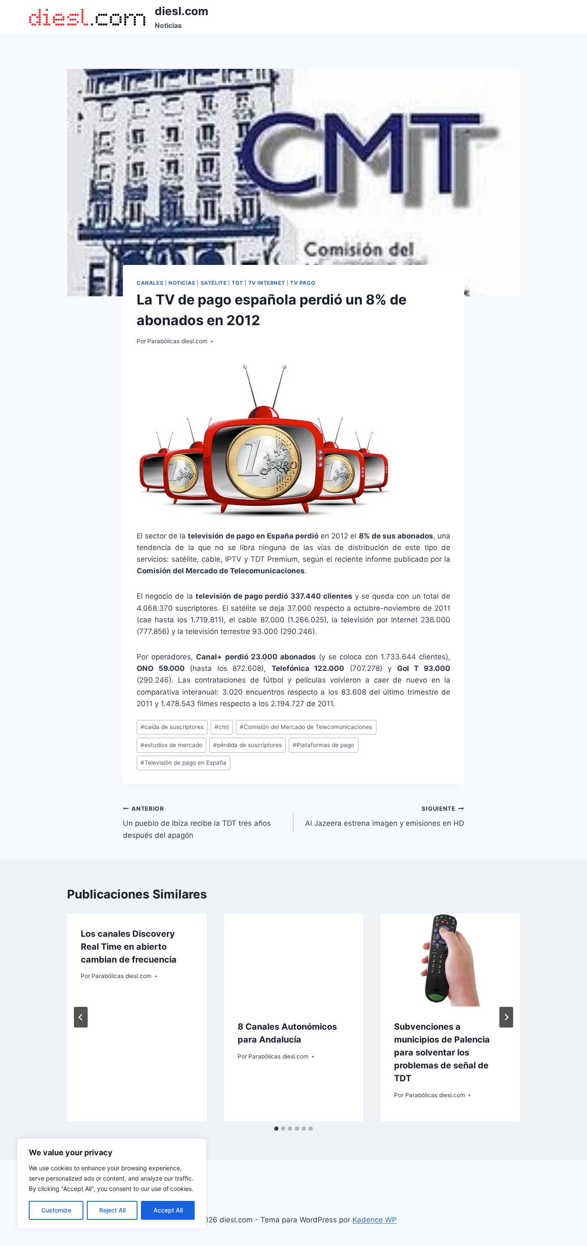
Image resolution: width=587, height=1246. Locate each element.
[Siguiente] (506, 1017)
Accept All (168, 1210)
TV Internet (266, 283)
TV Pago (302, 283)
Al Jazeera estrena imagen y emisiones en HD (384, 816)
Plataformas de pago (323, 744)
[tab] (276, 1128)
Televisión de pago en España (183, 762)
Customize (56, 1210)
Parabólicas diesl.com (177, 341)
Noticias (182, 283)
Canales (150, 283)
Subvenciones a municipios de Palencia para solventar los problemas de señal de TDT (442, 1052)
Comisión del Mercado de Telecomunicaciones (306, 726)
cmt (221, 726)
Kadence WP (374, 1219)
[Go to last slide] (81, 1017)
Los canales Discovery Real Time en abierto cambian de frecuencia (129, 947)
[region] (111, 1183)
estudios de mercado (171, 744)
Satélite (214, 283)
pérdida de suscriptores (247, 744)
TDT (237, 283)
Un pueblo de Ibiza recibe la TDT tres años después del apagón (197, 822)
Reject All (112, 1210)
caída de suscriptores (172, 726)
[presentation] (294, 960)
